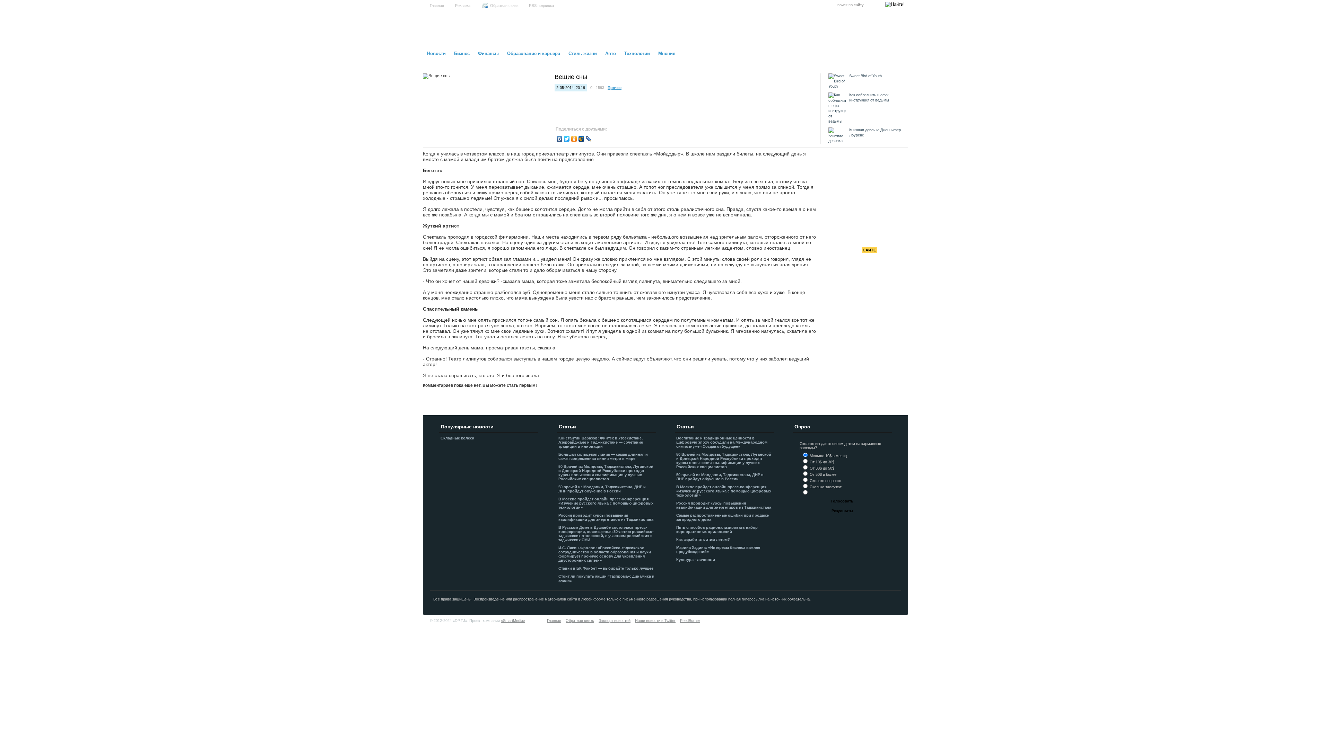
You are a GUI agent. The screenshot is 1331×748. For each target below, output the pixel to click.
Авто (610, 53)
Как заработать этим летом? (703, 539)
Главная (437, 5)
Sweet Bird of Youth (865, 76)
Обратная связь (504, 5)
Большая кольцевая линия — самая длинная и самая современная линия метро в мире (603, 456)
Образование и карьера (533, 53)
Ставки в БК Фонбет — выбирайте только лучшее (605, 568)
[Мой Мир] (581, 138)
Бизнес (462, 53)
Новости (436, 53)
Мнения (667, 53)
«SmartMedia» (513, 620)
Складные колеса (457, 438)
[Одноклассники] (574, 138)
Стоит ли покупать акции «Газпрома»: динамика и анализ (606, 578)
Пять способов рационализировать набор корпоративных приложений (717, 529)
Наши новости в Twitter (655, 620)
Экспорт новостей (614, 620)
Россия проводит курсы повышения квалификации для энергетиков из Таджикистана (605, 517)
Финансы (488, 53)
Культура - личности (695, 560)
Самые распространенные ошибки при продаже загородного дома (722, 517)
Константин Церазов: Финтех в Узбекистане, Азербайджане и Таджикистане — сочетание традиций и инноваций (600, 442)
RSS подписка (541, 5)
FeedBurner (690, 620)
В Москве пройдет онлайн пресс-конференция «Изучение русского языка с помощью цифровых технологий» (605, 503)
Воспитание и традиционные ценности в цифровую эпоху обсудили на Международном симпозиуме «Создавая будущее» (721, 442)
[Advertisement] (869, 200)
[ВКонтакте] (559, 138)
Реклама (462, 5)
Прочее (614, 88)
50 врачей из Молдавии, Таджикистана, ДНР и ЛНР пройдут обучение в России (602, 489)
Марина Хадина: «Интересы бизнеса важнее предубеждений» (718, 549)
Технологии (637, 53)
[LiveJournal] (588, 138)
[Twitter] (567, 138)
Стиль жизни (582, 53)
